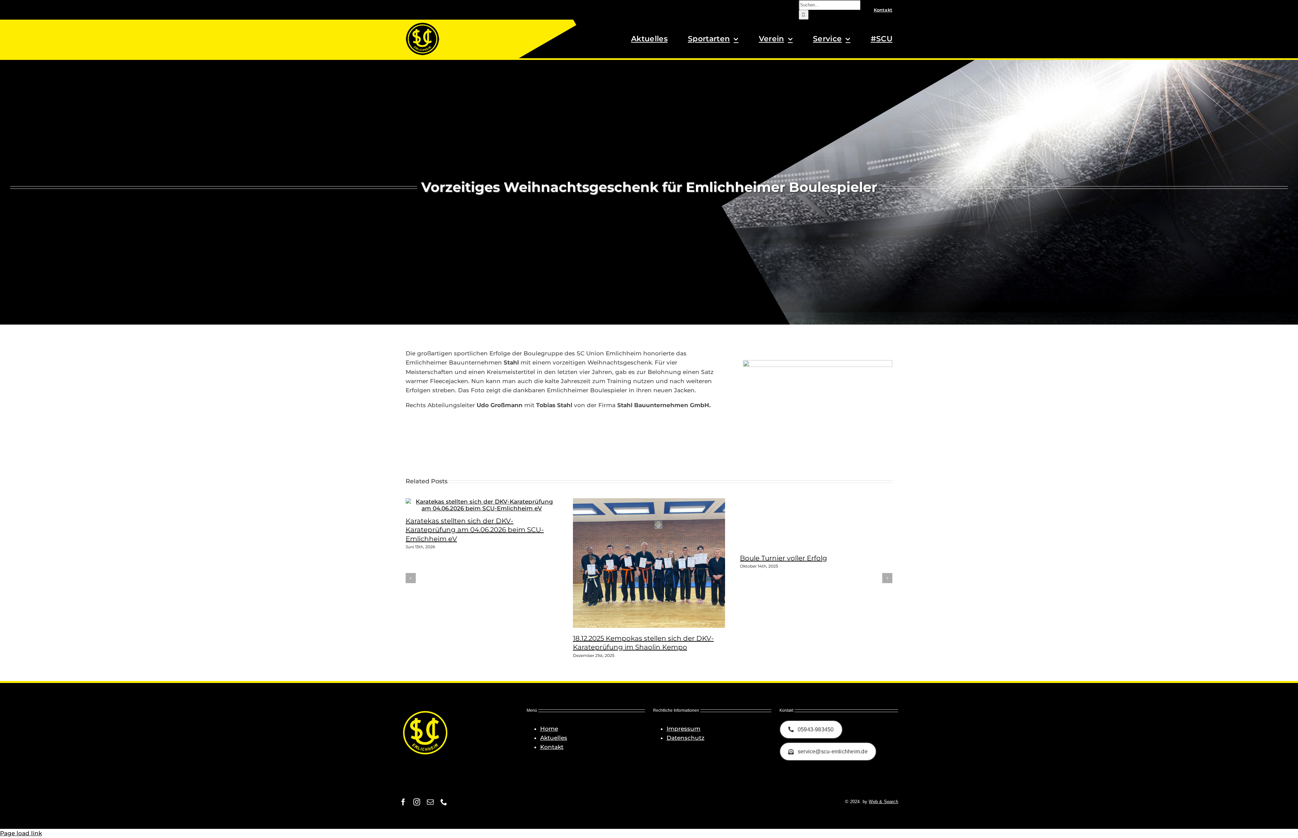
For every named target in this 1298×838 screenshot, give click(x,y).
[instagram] (416, 802)
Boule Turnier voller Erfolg (783, 558)
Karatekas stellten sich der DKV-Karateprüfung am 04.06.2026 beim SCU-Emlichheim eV (475, 530)
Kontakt (551, 747)
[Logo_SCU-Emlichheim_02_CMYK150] (422, 24)
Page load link (21, 833)
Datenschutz (685, 737)
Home (549, 728)
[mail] (430, 802)
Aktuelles (553, 737)
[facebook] (403, 802)
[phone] (443, 802)
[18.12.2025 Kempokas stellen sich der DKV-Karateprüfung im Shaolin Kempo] (657, 625)
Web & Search (883, 801)
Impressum (683, 728)
